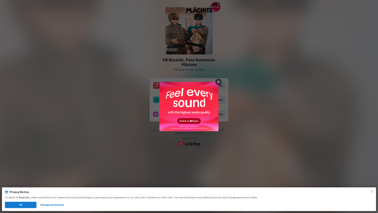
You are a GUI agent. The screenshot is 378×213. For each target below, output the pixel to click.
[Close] (372, 191)
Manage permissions (52, 205)
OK (20, 205)
